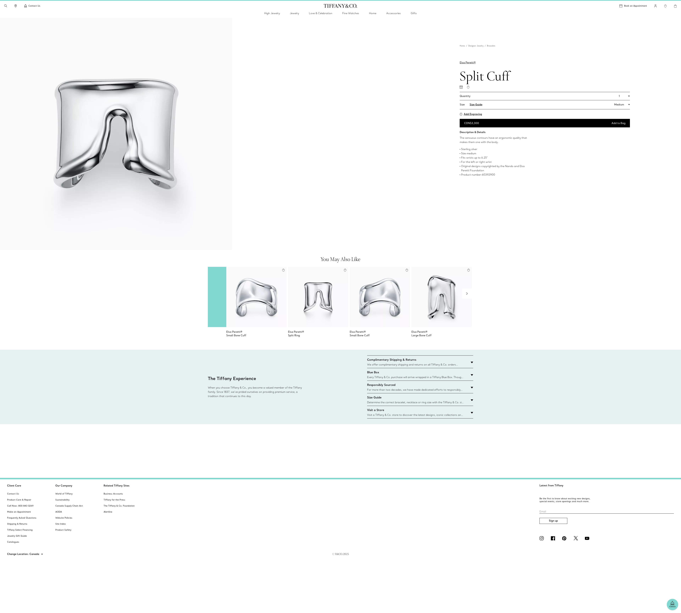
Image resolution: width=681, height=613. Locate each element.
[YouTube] (588, 538)
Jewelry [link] (294, 13)
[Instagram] (542, 538)
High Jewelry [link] (272, 13)
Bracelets (491, 46)
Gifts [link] (414, 13)
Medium (619, 104)
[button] (5, 5)
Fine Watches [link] (350, 13)
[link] (15, 5)
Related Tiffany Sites (116, 485)
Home (462, 46)
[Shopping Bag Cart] (675, 6)
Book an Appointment (635, 5)
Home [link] (372, 13)
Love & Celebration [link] (320, 13)
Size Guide (476, 104)
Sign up (553, 520)
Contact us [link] (34, 5)
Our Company (63, 485)
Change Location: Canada (23, 554)
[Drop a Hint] (461, 87)
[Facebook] (554, 538)
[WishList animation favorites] (665, 6)
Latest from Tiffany (551, 485)
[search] (5, 5)
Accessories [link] (393, 13)
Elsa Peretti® (468, 62)
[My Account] (655, 5)
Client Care (14, 485)
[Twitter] (576, 538)
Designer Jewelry (475, 46)
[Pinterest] (565, 538)
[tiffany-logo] (340, 6)
